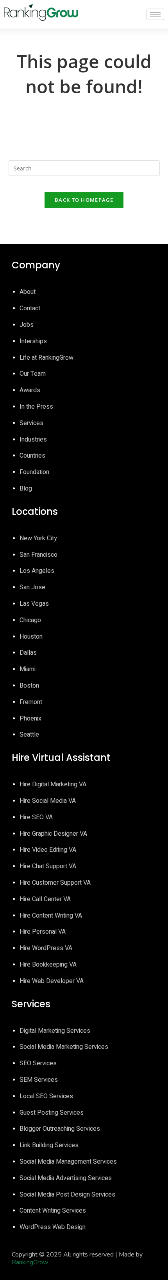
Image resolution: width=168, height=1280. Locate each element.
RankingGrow (30, 1262)
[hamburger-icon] (155, 14)
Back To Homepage (84, 199)
